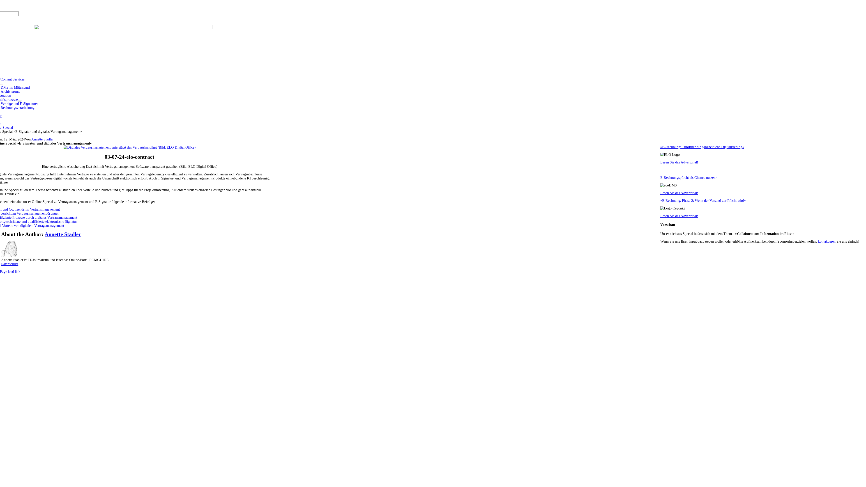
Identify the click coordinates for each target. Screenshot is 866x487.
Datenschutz (9, 264)
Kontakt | (38, 5)
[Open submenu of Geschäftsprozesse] (19, 100)
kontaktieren (827, 241)
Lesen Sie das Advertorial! (679, 162)
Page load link (10, 271)
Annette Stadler (42, 139)
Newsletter (53, 5)
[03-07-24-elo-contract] (130, 147)
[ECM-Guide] (123, 28)
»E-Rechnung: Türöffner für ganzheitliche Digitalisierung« (702, 147)
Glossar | (24, 5)
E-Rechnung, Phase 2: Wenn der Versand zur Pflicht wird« (704, 200)
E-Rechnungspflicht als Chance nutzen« (688, 177)
